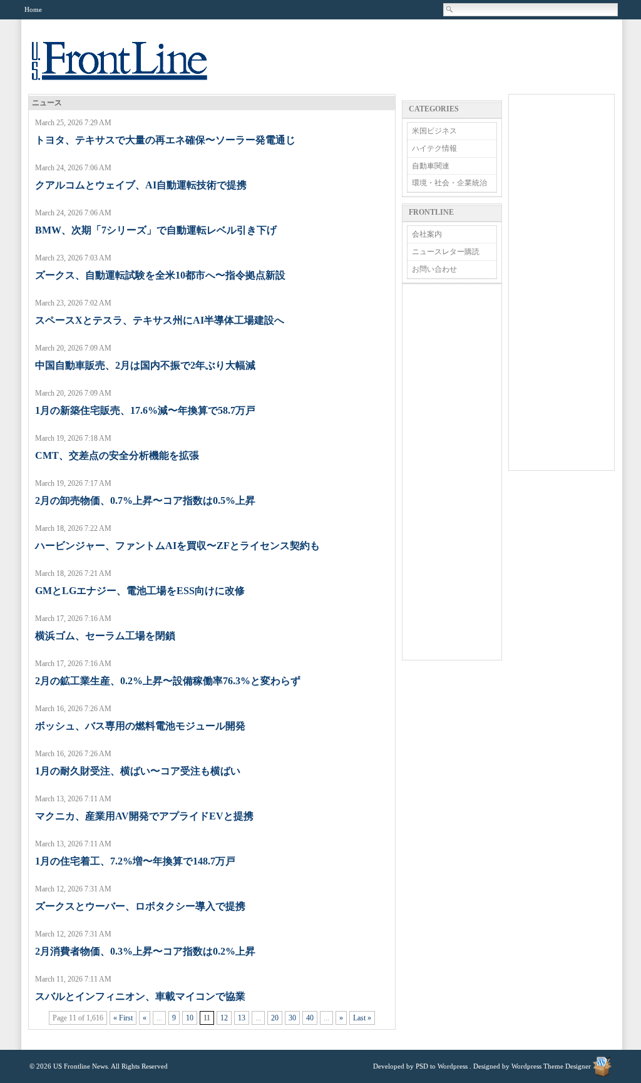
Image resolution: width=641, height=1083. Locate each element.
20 (275, 1018)
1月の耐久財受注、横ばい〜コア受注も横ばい (137, 771)
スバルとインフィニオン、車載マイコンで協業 (140, 996)
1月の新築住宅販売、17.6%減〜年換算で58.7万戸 (145, 410)
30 (292, 1018)
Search (450, 9)
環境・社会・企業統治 (449, 182)
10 (189, 1018)
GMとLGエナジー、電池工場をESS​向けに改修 (140, 590)
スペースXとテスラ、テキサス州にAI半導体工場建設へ (159, 320)
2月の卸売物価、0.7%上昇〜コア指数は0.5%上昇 (145, 500)
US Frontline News (132, 68)
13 (241, 1018)
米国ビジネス (434, 130)
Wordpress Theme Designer (551, 1066)
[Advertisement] (452, 472)
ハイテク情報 (434, 148)
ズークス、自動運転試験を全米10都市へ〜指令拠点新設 (160, 275)
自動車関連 (430, 166)
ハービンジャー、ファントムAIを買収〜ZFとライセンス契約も (177, 545)
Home (33, 9)
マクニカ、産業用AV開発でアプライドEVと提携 (144, 816)
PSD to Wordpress (442, 1066)
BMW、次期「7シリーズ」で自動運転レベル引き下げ (156, 230)
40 (310, 1018)
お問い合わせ (434, 269)
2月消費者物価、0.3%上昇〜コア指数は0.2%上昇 (145, 951)
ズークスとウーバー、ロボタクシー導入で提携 (140, 906)
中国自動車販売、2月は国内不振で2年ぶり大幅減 (145, 365)
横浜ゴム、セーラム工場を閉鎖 (105, 635)
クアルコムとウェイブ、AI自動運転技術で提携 (141, 185)
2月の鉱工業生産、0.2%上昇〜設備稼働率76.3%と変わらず (167, 680)
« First (123, 1018)
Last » (362, 1018)
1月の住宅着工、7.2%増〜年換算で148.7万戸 (135, 861)
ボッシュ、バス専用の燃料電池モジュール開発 (140, 726)
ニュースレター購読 (445, 251)
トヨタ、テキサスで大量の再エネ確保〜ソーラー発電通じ (165, 140)
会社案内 (427, 234)
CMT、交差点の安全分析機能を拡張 (117, 455)
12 (224, 1018)
